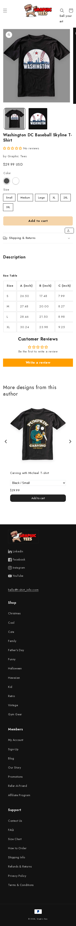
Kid (10, 687)
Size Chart (15, 839)
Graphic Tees (42, 919)
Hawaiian (14, 678)
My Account (15, 740)
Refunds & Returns (20, 866)
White (15, 180)
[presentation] (6, 441)
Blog (11, 758)
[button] (5, 10)
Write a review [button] (38, 362)
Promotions (15, 777)
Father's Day (16, 650)
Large (41, 197)
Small (9, 197)
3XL (8, 206)
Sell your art (66, 19)
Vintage (13, 705)
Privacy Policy (17, 876)
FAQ (11, 830)
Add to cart (38, 498)
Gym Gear (15, 714)
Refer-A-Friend (17, 786)
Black (6, 180)
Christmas (14, 613)
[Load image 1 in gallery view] (14, 118)
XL (54, 197)
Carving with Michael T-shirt (29, 473)
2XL (65, 197)
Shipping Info (16, 857)
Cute (11, 632)
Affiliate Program (19, 795)
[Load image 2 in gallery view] (38, 118)
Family (12, 641)
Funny (12, 659)
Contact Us (15, 821)
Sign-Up (13, 749)
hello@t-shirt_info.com (23, 590)
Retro (11, 696)
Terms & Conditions (21, 885)
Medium (25, 197)
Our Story (14, 768)
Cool (11, 623)
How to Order (17, 848)
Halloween (15, 668)
